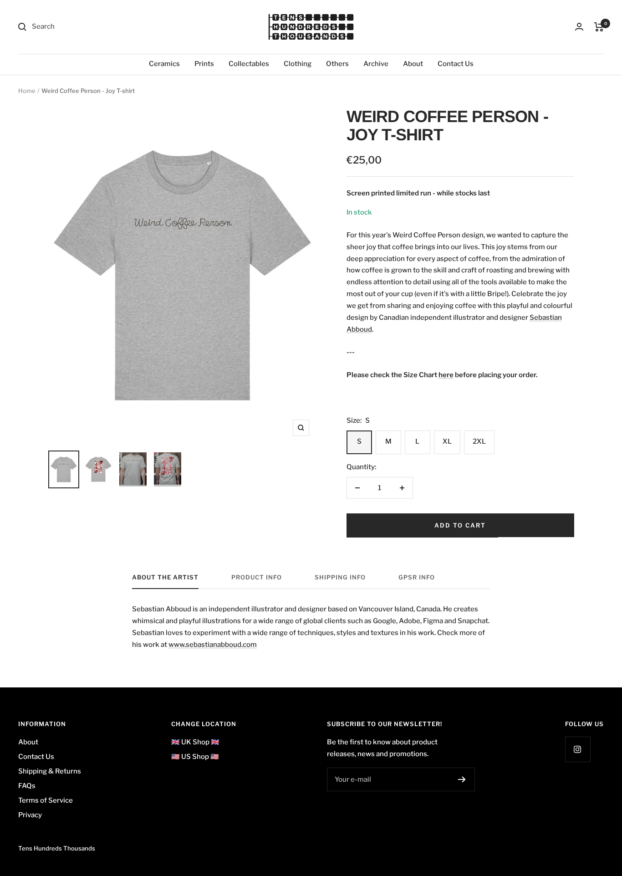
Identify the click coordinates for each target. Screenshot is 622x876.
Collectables (249, 64)
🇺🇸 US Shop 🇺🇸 (195, 757)
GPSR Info (416, 577)
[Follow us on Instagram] (577, 749)
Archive (375, 64)
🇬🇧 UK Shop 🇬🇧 (195, 742)
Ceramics (164, 64)
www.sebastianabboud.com (212, 644)
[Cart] (599, 26)
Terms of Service (45, 800)
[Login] (579, 27)
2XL (479, 441)
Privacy (30, 815)
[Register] (462, 779)
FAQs (27, 786)
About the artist (165, 577)
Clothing (297, 64)
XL (447, 441)
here (446, 375)
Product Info (256, 577)
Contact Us (456, 64)
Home (27, 90)
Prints (204, 64)
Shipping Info (340, 577)
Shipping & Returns (49, 771)
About (413, 64)
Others (337, 64)
